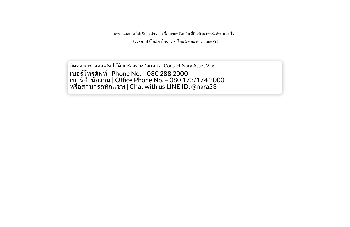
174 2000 (210, 80)
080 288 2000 (167, 73)
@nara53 (204, 86)
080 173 (182, 80)
